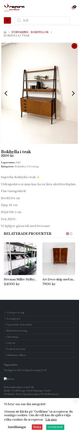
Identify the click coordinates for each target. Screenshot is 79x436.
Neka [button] (37, 427)
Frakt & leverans (16, 349)
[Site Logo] (14, 8)
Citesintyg (12, 336)
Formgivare (13, 318)
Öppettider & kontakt (19, 324)
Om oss (11, 343)
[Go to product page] (20, 258)
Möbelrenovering (17, 330)
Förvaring (33, 166)
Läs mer (51, 419)
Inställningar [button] (17, 427)
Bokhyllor (20, 166)
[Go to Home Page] (5, 32)
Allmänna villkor (16, 355)
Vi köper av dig (15, 312)
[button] (7, 20)
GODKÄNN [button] (55, 427)
